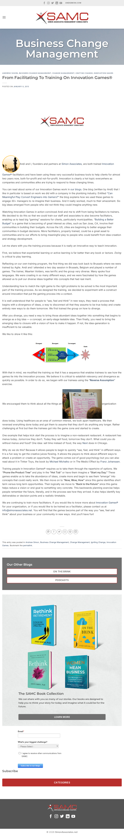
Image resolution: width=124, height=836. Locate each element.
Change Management (63, 73)
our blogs (75, 189)
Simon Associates (72, 163)
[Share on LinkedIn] (75, 531)
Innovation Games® (107, 502)
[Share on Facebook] (53, 531)
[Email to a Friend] (64, 531)
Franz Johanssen (110, 461)
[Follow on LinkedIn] (56, 3)
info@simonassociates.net (17, 510)
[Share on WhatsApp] (48, 531)
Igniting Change (84, 73)
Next (85, 443)
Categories (62, 782)
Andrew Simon (10, 73)
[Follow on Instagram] (48, 3)
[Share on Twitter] (59, 531)
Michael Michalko (59, 461)
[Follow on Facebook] (44, 3)
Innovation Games (103, 73)
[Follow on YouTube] (61, 3)
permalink (27, 545)
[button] (4, 17)
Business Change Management (35, 73)
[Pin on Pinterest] (70, 531)
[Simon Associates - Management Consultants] (62, 17)
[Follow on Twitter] (52, 3)
